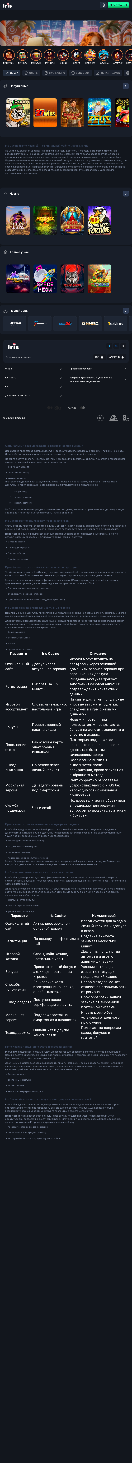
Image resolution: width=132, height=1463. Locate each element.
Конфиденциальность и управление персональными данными (91, 379)
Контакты (10, 377)
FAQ (7, 386)
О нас (8, 368)
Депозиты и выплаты (17, 395)
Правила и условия (81, 368)
